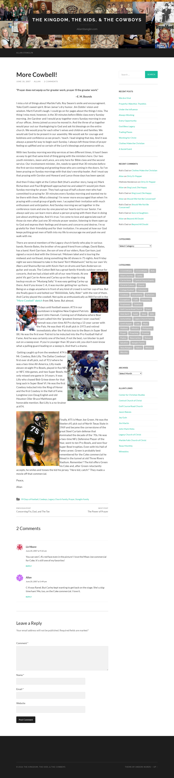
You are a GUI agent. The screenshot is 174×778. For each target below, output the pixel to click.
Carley (139, 275)
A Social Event (125, 149)
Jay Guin (123, 417)
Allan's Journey (126, 275)
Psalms (123, 338)
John (152, 314)
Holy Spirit (124, 314)
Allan (37, 81)
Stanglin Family (82, 499)
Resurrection (135, 338)
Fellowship (146, 299)
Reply (29, 566)
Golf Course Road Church (131, 309)
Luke (137, 323)
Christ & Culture (127, 285)
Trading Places (125, 132)
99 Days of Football (29, 499)
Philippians (147, 328)
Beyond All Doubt (135, 218)
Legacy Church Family (58, 499)
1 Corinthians (126, 271)
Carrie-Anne (125, 280)
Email (20, 689)
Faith (135, 299)
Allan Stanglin (24, 53)
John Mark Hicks (126, 429)
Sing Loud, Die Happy (137, 187)
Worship (124, 352)
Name (20, 674)
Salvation (124, 343)
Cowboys (43, 499)
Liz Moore (31, 546)
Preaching (134, 333)
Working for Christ (127, 137)
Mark (145, 323)
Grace (148, 309)
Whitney (149, 347)
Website (20, 703)
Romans (148, 338)
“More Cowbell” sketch (29, 300)
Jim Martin (124, 423)
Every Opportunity (127, 120)
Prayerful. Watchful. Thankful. (132, 103)
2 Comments (51, 81)
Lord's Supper (126, 323)
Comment (22, 643)
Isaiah (135, 314)
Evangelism (125, 299)
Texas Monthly (126, 445)
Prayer (71, 499)
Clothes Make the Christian (132, 143)
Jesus (144, 314)
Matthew (124, 328)
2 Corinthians (141, 271)
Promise (145, 333)
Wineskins (124, 451)
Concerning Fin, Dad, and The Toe (33, 510)
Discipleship (137, 295)
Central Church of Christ (130, 400)
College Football (127, 290)
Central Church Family (144, 280)
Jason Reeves (125, 412)
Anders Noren (143, 767)
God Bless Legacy (127, 126)
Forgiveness (125, 304)
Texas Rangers (126, 347)
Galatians (138, 304)
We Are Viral (125, 98)
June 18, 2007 (23, 81)
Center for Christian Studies (132, 394)
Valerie (139, 347)
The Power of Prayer (98, 510)
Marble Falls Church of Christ (132, 440)
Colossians (142, 290)
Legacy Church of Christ (130, 434)
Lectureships (125, 319)
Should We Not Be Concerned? (141, 198)
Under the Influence (128, 109)
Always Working (126, 115)
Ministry (135, 328)
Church (141, 285)
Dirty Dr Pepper (134, 176)
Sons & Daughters (140, 213)
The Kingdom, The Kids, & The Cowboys (87, 19)
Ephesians (150, 295)
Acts (153, 271)
